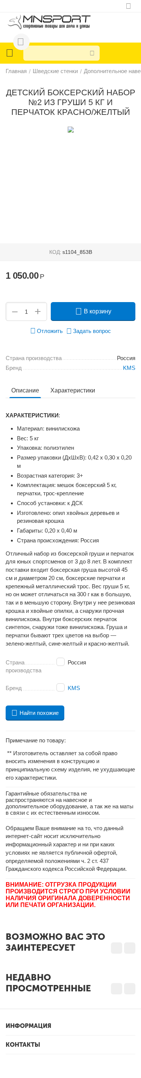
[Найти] (92, 53)
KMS (74, 688)
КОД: (55, 252)
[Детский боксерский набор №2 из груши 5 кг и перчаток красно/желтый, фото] (70, 130)
